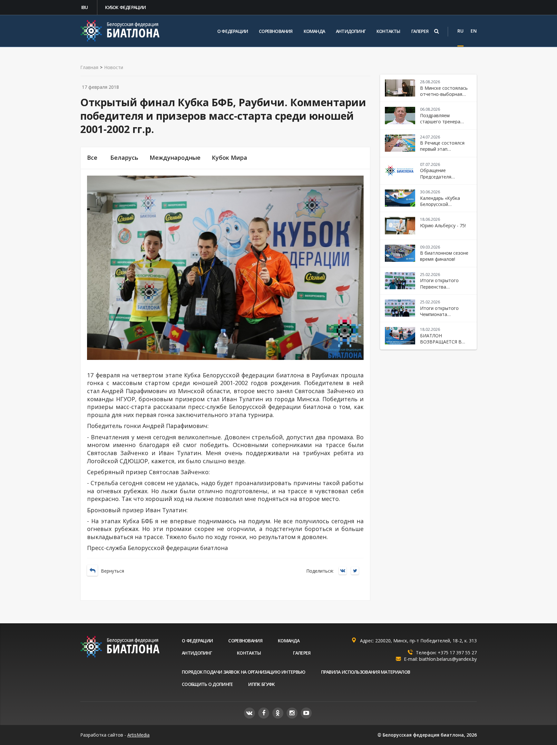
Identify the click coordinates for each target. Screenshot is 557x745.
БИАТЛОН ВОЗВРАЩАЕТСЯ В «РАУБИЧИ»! (441, 341)
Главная (89, 67)
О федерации (232, 31)
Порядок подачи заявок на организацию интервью (244, 672)
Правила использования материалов (365, 672)
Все (92, 157)
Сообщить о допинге (207, 684)
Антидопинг (351, 31)
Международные (175, 157)
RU (460, 31)
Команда (314, 31)
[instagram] (292, 713)
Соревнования (275, 31)
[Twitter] (356, 571)
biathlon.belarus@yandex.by (448, 659)
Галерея (419, 31)
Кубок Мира (229, 157)
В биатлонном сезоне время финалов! (444, 256)
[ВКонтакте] (344, 571)
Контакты (388, 31)
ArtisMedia (138, 735)
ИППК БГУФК (261, 684)
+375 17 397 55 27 (457, 652)
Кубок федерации (125, 7)
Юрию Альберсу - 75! (443, 225)
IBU (84, 7)
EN (474, 31)
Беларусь (124, 157)
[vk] (249, 713)
